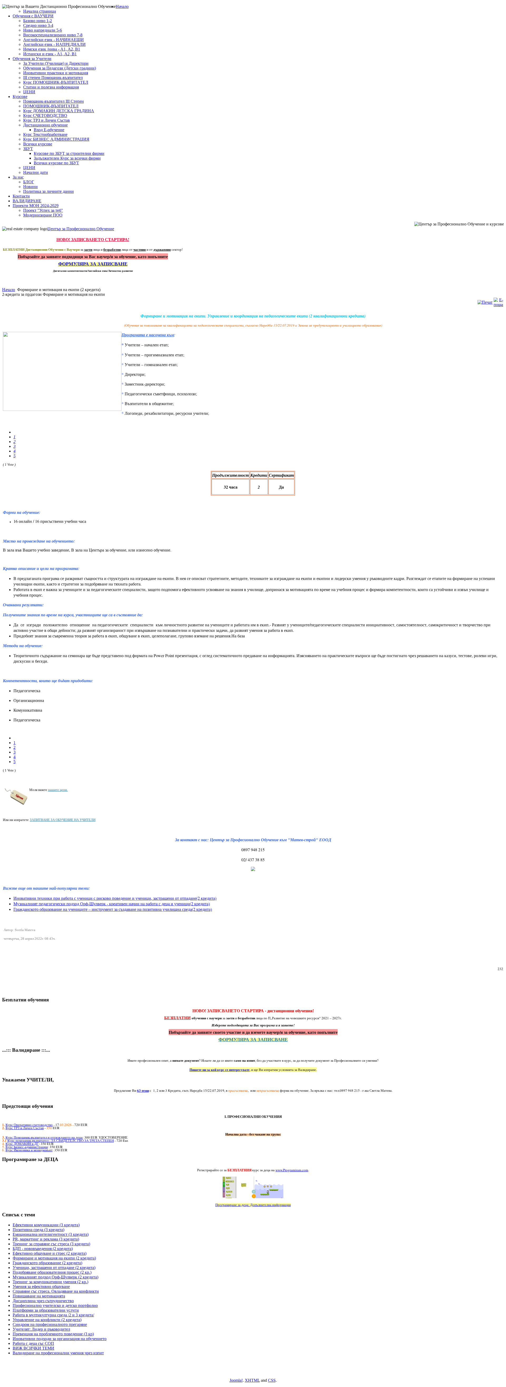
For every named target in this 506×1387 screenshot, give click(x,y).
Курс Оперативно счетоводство (29, 1124)
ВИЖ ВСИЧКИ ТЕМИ (33, 1348)
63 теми (143, 1090)
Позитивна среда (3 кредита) (38, 1229)
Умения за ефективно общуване (41, 1286)
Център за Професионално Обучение (80, 229)
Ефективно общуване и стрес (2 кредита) (49, 1253)
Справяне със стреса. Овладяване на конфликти (56, 1291)
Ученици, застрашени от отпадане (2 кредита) (54, 1267)
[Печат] (485, 302)
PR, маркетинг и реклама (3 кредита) (46, 1239)
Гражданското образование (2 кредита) (47, 1263)
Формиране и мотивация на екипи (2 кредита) (54, 1258)
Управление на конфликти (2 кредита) (47, 1319)
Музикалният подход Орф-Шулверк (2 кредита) (55, 1277)
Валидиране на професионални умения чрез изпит (58, 1353)
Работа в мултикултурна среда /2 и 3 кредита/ (53, 1315)
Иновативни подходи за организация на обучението (59, 1338)
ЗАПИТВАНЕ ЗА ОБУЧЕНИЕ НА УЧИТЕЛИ (62, 819)
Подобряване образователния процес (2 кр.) (52, 1272)
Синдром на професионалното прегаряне (50, 1324)
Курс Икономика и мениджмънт (29, 1150)
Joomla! (236, 1380)
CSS (272, 1380)
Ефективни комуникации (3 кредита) (46, 1225)
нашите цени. (58, 789)
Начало (8, 289)
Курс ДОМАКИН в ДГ (22, 1143)
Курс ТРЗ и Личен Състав (25, 1127)
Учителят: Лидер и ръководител (41, 1329)
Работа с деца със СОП (33, 1343)
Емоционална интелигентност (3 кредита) (51, 1234)
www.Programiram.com (291, 1170)
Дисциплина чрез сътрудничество (43, 1301)
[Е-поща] (498, 304)
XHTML (252, 1380)
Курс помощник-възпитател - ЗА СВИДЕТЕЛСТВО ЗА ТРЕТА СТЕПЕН (60, 1140)
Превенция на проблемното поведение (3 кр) (53, 1334)
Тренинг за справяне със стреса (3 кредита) (51, 1244)
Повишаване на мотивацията (39, 1296)
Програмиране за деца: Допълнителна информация (253, 1204)
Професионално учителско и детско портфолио (55, 1305)
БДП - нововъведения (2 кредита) (43, 1248)
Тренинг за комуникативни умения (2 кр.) (50, 1282)
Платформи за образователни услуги (46, 1310)
